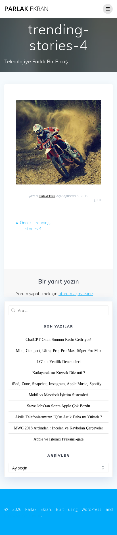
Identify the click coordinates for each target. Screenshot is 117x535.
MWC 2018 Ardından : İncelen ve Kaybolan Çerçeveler (58, 428)
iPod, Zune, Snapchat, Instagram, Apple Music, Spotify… (58, 384)
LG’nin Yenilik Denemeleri (59, 362)
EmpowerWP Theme (22, 515)
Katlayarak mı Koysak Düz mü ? (58, 373)
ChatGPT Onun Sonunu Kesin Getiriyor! (58, 339)
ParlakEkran (47, 196)
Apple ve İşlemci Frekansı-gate (58, 439)
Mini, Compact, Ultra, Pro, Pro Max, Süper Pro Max (58, 351)
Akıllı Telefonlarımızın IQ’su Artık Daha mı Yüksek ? (58, 417)
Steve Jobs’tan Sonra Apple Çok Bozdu (58, 406)
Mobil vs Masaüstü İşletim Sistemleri (58, 395)
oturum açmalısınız (75, 293)
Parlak (26, 9)
